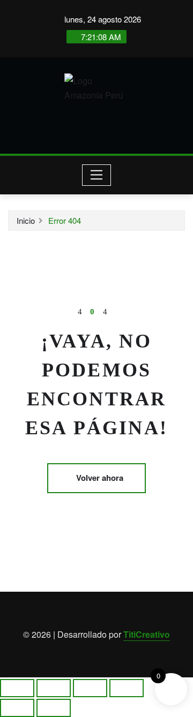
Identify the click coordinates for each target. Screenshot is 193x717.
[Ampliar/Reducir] (17, 688)
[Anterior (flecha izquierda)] (17, 708)
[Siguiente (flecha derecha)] (53, 708)
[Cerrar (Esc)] (126, 688)
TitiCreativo (146, 634)
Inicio (26, 220)
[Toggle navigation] (97, 175)
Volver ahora (99, 478)
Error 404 (64, 220)
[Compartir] (90, 688)
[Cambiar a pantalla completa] (53, 688)
